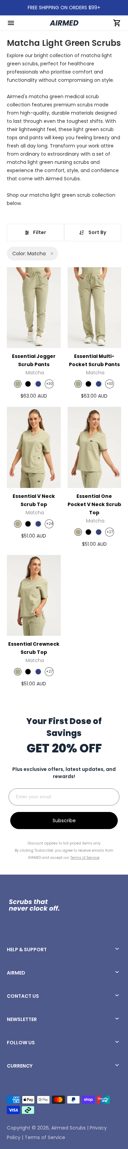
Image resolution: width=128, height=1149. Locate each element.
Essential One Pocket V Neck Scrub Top (94, 504)
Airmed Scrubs (68, 1127)
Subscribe (64, 820)
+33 (109, 383)
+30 (49, 383)
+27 (109, 531)
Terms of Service (45, 1137)
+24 (49, 523)
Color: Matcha (29, 253)
